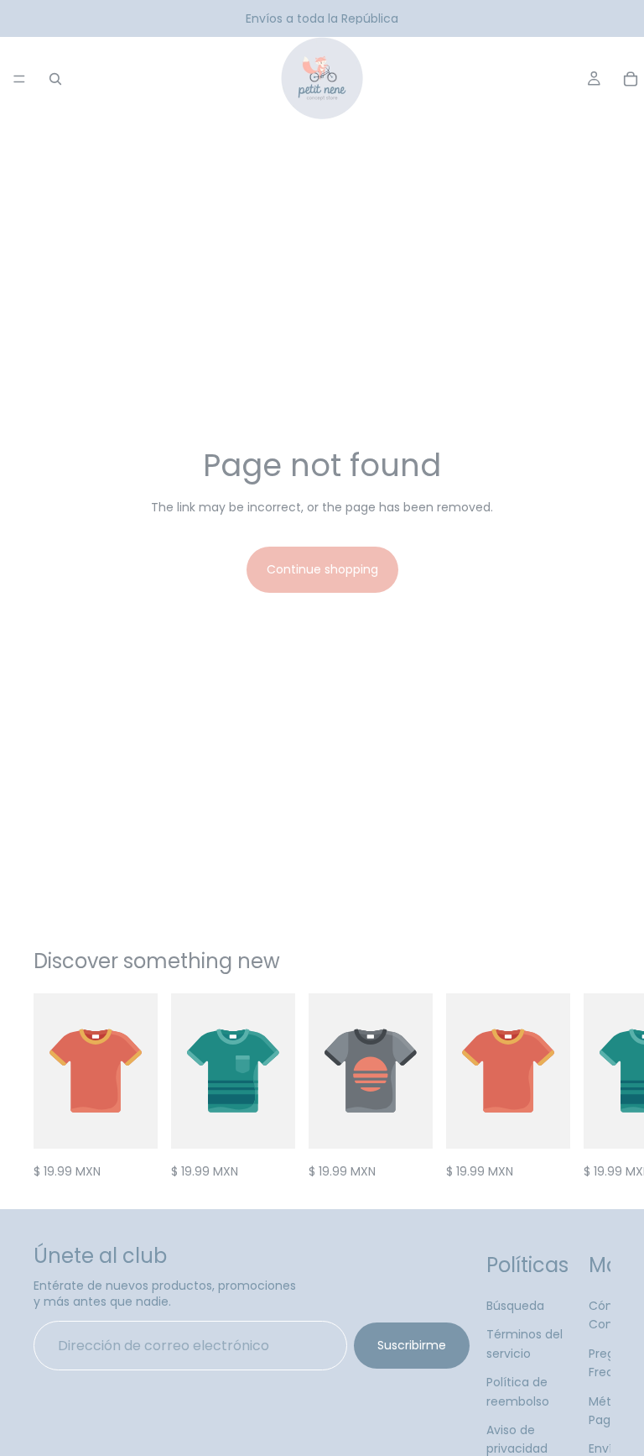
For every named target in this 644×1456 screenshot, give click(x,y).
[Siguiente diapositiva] (592, 1087)
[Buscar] (55, 78)
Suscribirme (411, 1345)
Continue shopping (322, 569)
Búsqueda (515, 1305)
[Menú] (19, 79)
